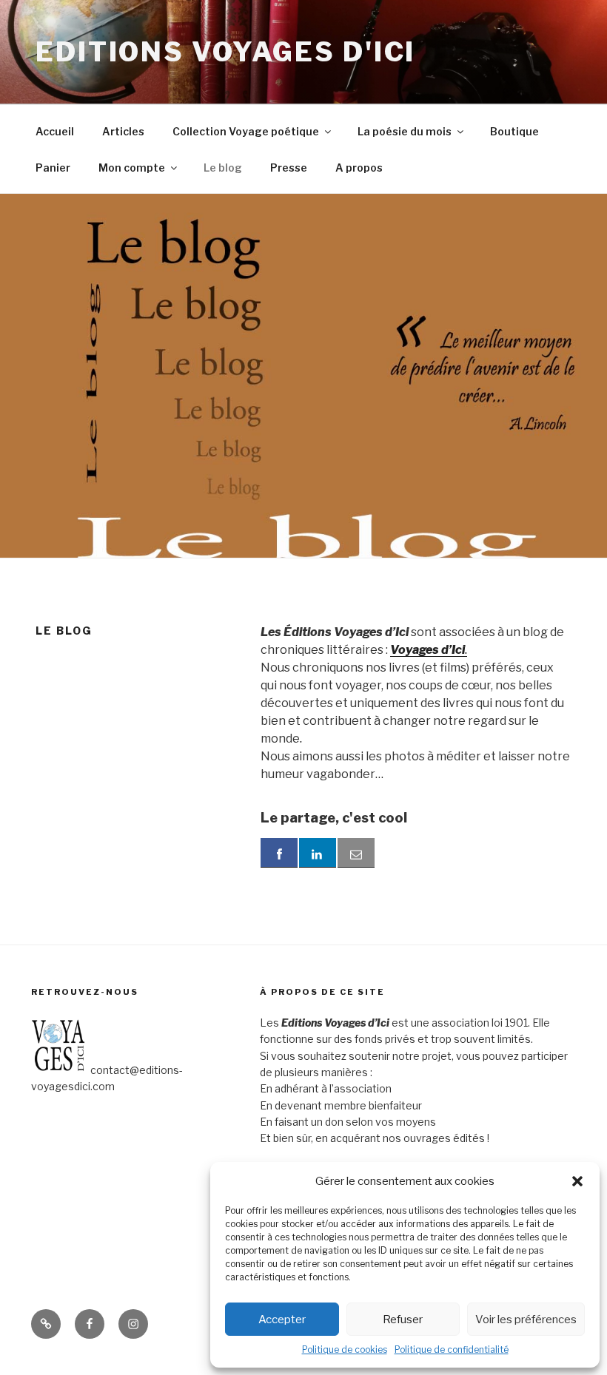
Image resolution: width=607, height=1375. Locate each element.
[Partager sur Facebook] (279, 853)
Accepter (282, 1319)
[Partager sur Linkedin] (317, 853)
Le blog (223, 167)
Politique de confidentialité (452, 1349)
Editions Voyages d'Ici (225, 52)
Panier (53, 167)
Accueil (55, 131)
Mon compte (131, 167)
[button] (577, 1181)
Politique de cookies (344, 1349)
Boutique (514, 131)
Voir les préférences (526, 1319)
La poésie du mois (405, 131)
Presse (288, 167)
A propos (359, 167)
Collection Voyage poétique (245, 131)
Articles (123, 131)
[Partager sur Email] (356, 853)
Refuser (403, 1319)
